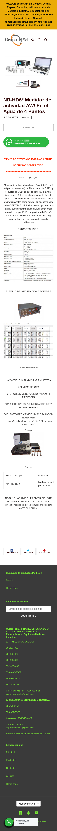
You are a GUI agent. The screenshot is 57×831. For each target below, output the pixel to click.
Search (9, 580)
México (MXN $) (27, 803)
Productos (11, 760)
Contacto (10, 768)
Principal (10, 752)
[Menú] (52, 39)
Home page (12, 588)
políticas (10, 776)
